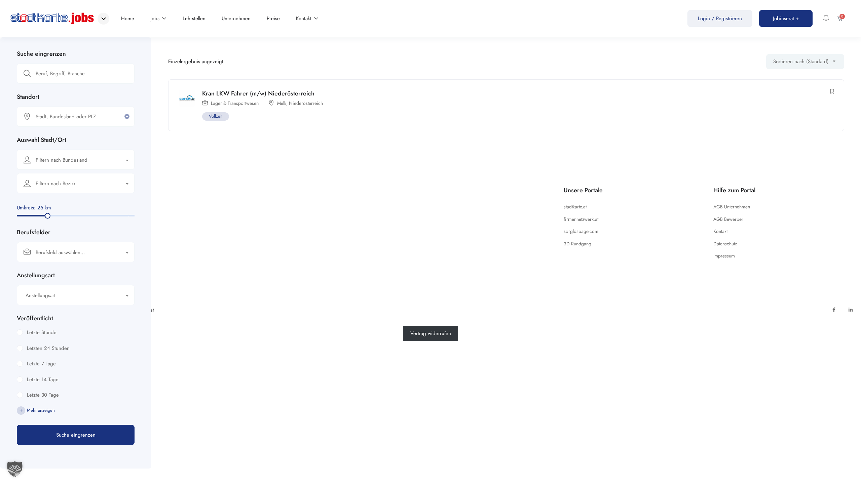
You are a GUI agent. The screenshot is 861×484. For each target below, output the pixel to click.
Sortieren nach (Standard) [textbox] (801, 61)
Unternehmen (236, 18)
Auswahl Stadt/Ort (41, 140)
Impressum (724, 255)
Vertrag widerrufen (430, 333)
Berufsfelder (33, 232)
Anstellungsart (36, 275)
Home (127, 18)
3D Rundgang (577, 243)
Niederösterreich (306, 103)
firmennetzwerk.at (581, 219)
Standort (28, 97)
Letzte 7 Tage (41, 363)
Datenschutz (725, 243)
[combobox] (76, 160)
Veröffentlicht (35, 318)
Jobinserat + (786, 18)
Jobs (155, 18)
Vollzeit (215, 116)
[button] (15, 469)
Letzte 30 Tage (43, 395)
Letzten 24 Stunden (48, 348)
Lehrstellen (194, 18)
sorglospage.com (581, 231)
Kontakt (304, 18)
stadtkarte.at (575, 206)
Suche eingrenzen (41, 54)
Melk (281, 103)
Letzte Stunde (42, 332)
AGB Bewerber (728, 219)
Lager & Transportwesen (235, 103)
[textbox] (71, 160)
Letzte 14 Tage (43, 379)
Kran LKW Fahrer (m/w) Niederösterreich (258, 93)
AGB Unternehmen (731, 206)
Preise (273, 18)
